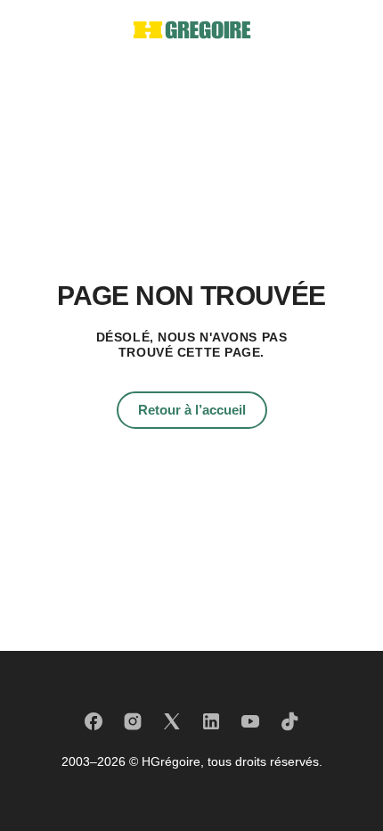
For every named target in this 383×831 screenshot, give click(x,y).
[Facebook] (93, 721)
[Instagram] (132, 721)
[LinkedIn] (211, 721)
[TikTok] (289, 721)
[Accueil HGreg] (192, 30)
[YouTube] (250, 721)
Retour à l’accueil (192, 409)
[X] (172, 721)
